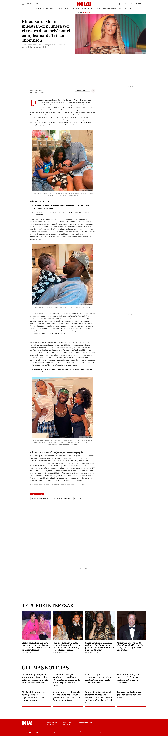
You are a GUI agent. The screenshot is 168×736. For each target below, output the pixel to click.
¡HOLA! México (39, 8)
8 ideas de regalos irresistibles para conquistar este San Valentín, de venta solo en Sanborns (98, 678)
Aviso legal (48, 732)
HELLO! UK (67, 722)
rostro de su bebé (55, 105)
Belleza (83, 8)
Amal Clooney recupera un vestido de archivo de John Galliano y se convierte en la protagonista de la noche (35, 678)
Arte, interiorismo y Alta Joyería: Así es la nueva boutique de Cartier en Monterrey (128, 678)
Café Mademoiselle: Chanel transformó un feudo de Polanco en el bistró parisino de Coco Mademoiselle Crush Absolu (98, 697)
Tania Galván (35, 89)
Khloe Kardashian (61, 498)
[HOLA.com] (84, 4)
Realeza (76, 8)
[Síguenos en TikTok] (37, 732)
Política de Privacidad (88, 732)
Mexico (77, 498)
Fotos (120, 8)
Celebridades (51, 8)
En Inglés (127, 8)
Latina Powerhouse (109, 8)
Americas (138, 3)
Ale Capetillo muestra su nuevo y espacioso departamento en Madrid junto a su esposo (34, 695)
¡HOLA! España (52, 722)
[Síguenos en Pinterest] (34, 732)
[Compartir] (93, 91)
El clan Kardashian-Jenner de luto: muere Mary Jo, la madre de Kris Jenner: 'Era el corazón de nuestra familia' (36, 646)
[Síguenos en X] (27, 732)
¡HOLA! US (50, 724)
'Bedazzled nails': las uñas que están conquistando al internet (129, 694)
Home (79, 12)
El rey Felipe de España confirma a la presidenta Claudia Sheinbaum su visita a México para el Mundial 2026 (66, 680)
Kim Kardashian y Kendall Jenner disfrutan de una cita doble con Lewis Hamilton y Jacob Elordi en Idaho (66, 646)
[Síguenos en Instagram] (30, 732)
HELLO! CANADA (85, 722)
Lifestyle (97, 8)
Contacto (106, 732)
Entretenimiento (65, 8)
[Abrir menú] (23, 4)
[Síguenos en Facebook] (23, 732)
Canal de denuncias (122, 732)
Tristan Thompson (40, 498)
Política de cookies (65, 732)
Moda (90, 8)
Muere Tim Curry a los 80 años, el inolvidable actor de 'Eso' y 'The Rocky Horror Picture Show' (130, 646)
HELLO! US (67, 724)
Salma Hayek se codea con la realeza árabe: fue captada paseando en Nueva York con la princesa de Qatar (99, 646)
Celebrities (86, 12)
